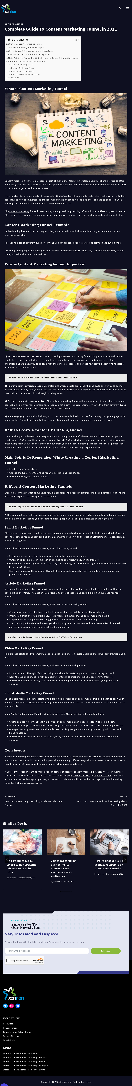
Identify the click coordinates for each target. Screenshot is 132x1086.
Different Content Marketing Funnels (26, 61)
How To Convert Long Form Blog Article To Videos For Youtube (34, 801)
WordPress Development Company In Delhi (24, 1061)
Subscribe (105, 951)
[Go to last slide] (7, 859)
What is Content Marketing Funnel (25, 43)
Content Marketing (14, 24)
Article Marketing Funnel (23, 68)
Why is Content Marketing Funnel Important (30, 50)
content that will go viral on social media (51, 721)
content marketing (19, 211)
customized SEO (81, 775)
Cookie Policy (9, 1040)
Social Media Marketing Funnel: (26, 74)
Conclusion (13, 77)
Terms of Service (11, 1036)
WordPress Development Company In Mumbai (25, 1057)
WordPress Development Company (20, 1053)
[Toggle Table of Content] (76, 40)
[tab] (60, 891)
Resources (8, 1023)
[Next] (125, 859)
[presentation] (22, 842)
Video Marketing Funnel (23, 71)
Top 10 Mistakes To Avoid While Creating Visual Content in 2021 (102, 801)
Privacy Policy (10, 1028)
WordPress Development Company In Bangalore (27, 1065)
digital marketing (103, 775)
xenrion (13, 877)
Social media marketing (39, 702)
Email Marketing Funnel (23, 64)
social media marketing (96, 616)
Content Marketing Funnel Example (26, 47)
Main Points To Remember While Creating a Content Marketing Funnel (43, 58)
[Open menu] (127, 8)
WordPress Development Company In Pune (24, 1069)
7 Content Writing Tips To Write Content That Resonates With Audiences (63, 868)
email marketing (77, 515)
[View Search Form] (120, 8)
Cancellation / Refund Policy (17, 1032)
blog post (65, 589)
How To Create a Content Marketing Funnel (29, 54)
